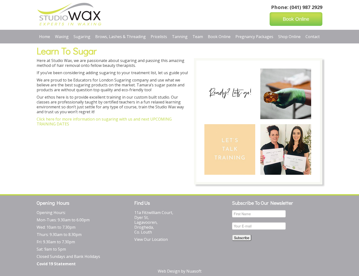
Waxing (62, 36)
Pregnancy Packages (254, 36)
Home (44, 36)
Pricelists (159, 36)
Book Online (296, 19)
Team (197, 36)
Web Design (169, 271)
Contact (313, 36)
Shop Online (289, 36)
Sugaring (82, 36)
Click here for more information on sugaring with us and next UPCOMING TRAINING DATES (104, 121)
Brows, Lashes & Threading (120, 36)
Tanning (180, 36)
